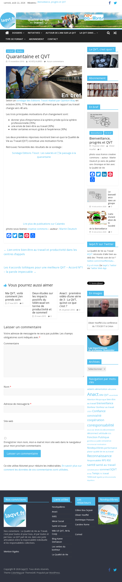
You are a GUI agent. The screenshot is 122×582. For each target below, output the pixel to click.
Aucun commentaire (55, 61)
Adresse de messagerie (17, 404)
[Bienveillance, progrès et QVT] (102, 113)
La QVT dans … (88, 32)
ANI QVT (104, 395)
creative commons (37, 228)
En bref (10, 51)
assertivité (113, 395)
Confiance (99, 411)
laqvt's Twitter (109, 275)
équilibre (90, 480)
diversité (90, 430)
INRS (54, 516)
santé (91, 465)
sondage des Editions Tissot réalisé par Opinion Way (45, 100)
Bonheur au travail (105, 407)
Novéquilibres (95, 447)
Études (20, 51)
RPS (104, 460)
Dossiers (17, 32)
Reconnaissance (99, 456)
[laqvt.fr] (61, 14)
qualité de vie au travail (103, 451)
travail (106, 473)
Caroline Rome (82, 524)
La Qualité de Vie (60, 554)
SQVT (113, 469)
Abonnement (36, 39)
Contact (53, 39)
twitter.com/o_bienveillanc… (100, 271)
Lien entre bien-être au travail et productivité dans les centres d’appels (40, 252)
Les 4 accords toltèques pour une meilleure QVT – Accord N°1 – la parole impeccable (43, 269)
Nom (7, 386)
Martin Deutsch (68, 228)
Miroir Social (58, 521)
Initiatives (34, 32)
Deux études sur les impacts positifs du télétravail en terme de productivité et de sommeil (42, 302)
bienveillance (105, 403)
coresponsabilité (100, 425)
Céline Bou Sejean (84, 510)
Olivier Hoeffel (82, 514)
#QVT (90, 264)
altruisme (112, 389)
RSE (109, 460)
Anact (93, 394)
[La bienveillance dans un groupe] (97, 190)
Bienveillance (96, 133)
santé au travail (106, 465)
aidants (90, 389)
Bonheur (91, 407)
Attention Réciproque (96, 399)
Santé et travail (59, 526)
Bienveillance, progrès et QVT (51, 2)
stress (89, 474)
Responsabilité (94, 460)
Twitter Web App (98, 278)
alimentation (101, 389)
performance (110, 447)
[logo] (15, 506)
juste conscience (104, 441)
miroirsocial (92, 444)
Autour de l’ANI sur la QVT (61, 32)
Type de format (14, 39)
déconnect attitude (97, 433)
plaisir (90, 451)
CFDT (89, 411)
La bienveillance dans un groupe (112, 197)
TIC (101, 474)
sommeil (105, 469)
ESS (109, 433)
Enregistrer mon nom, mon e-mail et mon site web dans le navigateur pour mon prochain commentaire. (42, 443)
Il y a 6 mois (93, 275)
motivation (101, 444)
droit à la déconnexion (105, 430)
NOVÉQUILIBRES (36, 61)
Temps (96, 473)
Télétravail (91, 477)
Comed (78, 534)
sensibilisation (93, 470)
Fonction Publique (98, 437)
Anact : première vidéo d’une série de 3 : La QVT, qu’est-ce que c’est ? (70, 299)
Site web (8, 421)
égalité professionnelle (106, 477)
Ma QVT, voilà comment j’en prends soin (14, 296)
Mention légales (11, 551)
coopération (95, 420)
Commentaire (11, 343)
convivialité (94, 415)
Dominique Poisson (84, 519)
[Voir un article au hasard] (115, 33)
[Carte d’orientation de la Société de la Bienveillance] (97, 212)
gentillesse (91, 441)
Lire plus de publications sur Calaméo (44, 223)
